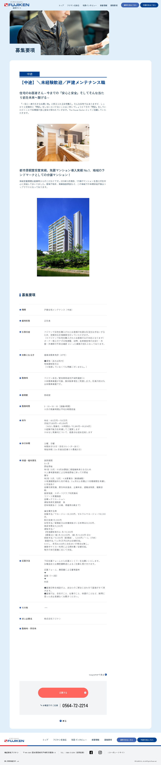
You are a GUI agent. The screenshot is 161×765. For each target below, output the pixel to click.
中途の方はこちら (147, 740)
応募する (63, 692)
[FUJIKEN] (16, 5)
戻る (65, 720)
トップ (61, 5)
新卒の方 (130, 5)
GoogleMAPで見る (96, 674)
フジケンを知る (73, 5)
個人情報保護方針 (10, 761)
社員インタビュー (90, 5)
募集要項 (113, 5)
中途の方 (149, 5)
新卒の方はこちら (126, 740)
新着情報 (103, 5)
